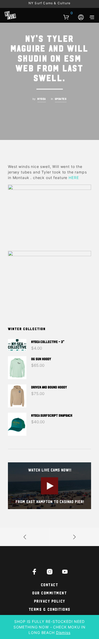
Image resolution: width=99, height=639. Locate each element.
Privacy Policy (49, 601)
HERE (74, 177)
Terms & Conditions (49, 609)
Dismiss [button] (63, 632)
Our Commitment (49, 593)
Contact (49, 584)
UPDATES (61, 98)
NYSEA (41, 98)
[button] (68, 13)
